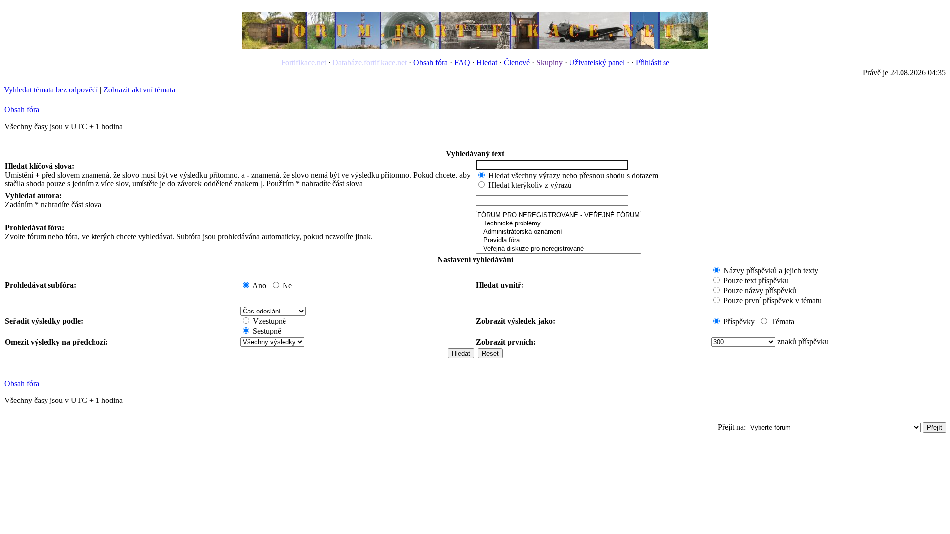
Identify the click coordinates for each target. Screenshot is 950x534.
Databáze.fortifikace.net (369, 62)
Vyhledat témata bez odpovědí (51, 90)
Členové (517, 62)
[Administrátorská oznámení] (558, 232)
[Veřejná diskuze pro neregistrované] (558, 249)
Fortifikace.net (303, 62)
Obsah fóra (430, 62)
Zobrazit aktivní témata (139, 90)
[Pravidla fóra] (558, 240)
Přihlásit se (652, 62)
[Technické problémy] (558, 224)
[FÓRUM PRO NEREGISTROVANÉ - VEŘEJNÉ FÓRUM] (558, 215)
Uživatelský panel (597, 62)
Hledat (486, 62)
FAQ (462, 62)
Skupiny (549, 62)
